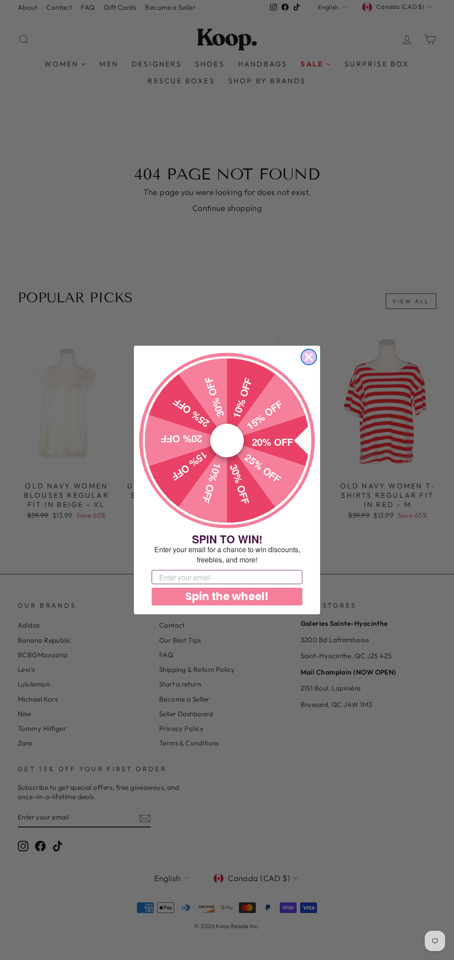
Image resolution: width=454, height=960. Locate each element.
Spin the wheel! (227, 596)
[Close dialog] (309, 357)
